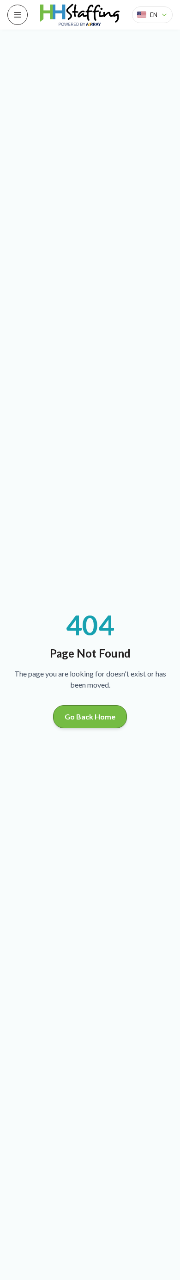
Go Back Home (90, 716)
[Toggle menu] (17, 15)
